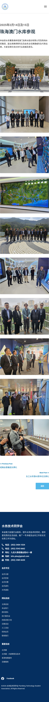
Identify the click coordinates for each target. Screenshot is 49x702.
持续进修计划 (7, 620)
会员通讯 (5, 586)
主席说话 (5, 604)
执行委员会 (6, 616)
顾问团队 (5, 612)
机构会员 (5, 632)
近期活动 (5, 624)
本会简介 (5, 608)
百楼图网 (5, 662)
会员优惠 (5, 582)
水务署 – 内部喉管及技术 (11, 654)
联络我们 (5, 636)
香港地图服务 (7, 658)
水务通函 (5, 590)
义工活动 (5, 628)
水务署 (4, 650)
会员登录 (5, 578)
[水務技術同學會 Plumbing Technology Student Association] (5, 6)
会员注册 (5, 574)
